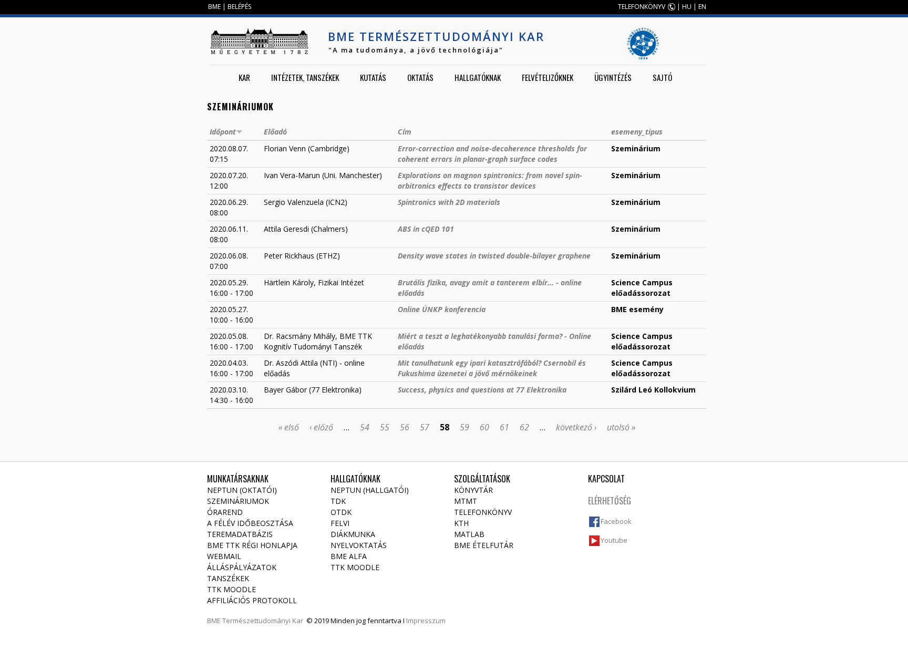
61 (504, 427)
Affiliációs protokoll (252, 600)
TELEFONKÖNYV (641, 6)
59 (464, 427)
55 (384, 427)
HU (687, 6)
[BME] (259, 41)
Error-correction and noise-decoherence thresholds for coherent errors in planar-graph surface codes (492, 153)
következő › (576, 427)
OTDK (341, 512)
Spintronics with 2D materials (449, 202)
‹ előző (321, 427)
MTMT (465, 501)
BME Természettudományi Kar (436, 36)
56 (404, 427)
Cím (404, 132)
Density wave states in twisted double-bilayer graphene (494, 256)
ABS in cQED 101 (426, 229)
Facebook (616, 521)
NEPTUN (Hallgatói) (370, 490)
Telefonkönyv (483, 512)
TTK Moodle (231, 589)
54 (364, 427)
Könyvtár (473, 490)
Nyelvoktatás (359, 545)
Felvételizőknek (547, 77)
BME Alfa (349, 556)
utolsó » (621, 427)
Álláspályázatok (241, 567)
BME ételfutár (483, 545)
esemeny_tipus (637, 132)
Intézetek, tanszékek (305, 77)
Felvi (340, 523)
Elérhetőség (609, 500)
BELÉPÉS (239, 6)
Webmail (224, 556)
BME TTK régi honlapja (252, 545)
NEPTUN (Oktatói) (242, 490)
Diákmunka (353, 534)
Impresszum (426, 620)
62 (524, 427)
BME (214, 6)
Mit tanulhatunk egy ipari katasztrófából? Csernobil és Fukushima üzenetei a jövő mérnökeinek (492, 368)
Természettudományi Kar (262, 620)
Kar (244, 77)
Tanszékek (228, 578)
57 (424, 427)
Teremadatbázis (240, 534)
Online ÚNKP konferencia (442, 309)
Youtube (614, 540)
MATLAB (469, 534)
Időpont (223, 132)
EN (702, 6)
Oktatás (420, 77)
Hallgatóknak (478, 77)
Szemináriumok (238, 501)
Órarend (225, 512)
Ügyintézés (613, 77)
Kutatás (373, 77)
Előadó (275, 132)
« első (288, 427)
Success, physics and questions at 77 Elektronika (482, 390)
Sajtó (662, 77)
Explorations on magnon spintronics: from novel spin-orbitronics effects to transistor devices (490, 180)
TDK (338, 501)
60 (484, 427)
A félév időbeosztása (250, 523)
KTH (461, 523)
